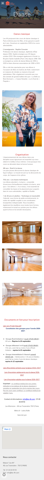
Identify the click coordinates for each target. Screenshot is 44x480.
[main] (22, 14)
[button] (2, 3)
